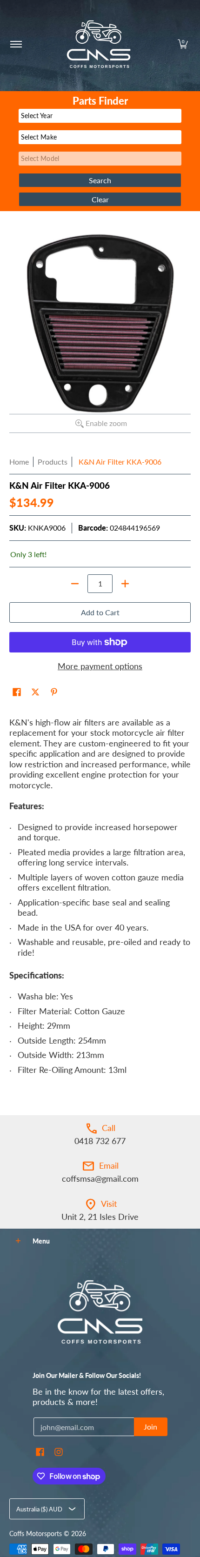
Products (52, 461)
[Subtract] (74, 583)
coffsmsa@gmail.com (100, 1178)
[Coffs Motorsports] (98, 44)
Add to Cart (100, 612)
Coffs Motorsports (35, 1533)
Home (19, 461)
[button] (183, 44)
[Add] (125, 583)
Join (150, 1426)
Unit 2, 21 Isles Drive (100, 1216)
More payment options (100, 666)
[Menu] (15, 44)
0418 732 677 (100, 1141)
